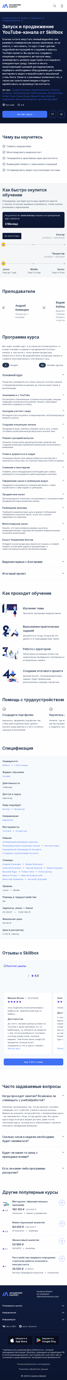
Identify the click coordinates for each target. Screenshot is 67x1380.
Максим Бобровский (31, 875)
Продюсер (58, 253)
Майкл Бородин (55, 868)
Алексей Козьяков (11, 868)
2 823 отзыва (21, 765)
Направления (9, 1312)
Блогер (60, 234)
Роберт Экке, (9, 96)
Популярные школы (12, 1305)
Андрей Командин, (22, 90)
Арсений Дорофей (47, 99)
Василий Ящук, (55, 93)
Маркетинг (8, 820)
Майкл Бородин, (39, 93)
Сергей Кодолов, (22, 93)
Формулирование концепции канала (21, 845)
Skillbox (6, 765)
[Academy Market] (11, 6)
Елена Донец (45, 871)
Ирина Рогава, (39, 96)
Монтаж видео (52, 845)
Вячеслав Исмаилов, (27, 99)
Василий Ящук (9, 871)
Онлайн (6, 776)
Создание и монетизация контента (20, 853)
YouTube (6, 831)
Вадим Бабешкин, (41, 90)
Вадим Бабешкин (34, 864)
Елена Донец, (24, 96)
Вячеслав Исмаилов (12, 879)
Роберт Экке (27, 871)
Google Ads (21, 831)
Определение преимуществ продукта (21, 849)
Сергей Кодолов (34, 868)
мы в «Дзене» (30, 1326)
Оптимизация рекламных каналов (20, 842)
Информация (8, 1319)
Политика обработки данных (33, 1369)
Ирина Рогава (9, 875)
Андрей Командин (11, 864)
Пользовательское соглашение (33, 1364)
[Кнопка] (52, 114)
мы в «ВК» (11, 1326)
